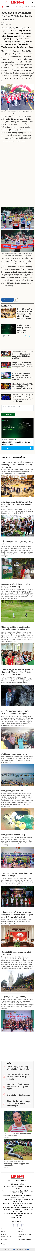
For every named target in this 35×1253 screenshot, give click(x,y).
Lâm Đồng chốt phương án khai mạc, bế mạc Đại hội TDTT (18, 1086)
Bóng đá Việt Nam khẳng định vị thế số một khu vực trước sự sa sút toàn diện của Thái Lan (23, 366)
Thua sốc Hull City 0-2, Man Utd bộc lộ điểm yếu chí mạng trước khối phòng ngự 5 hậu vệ (22, 355)
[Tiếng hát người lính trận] (17, 819)
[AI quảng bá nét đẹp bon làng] (17, 1021)
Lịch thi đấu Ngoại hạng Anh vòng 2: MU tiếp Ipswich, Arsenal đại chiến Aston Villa (22, 376)
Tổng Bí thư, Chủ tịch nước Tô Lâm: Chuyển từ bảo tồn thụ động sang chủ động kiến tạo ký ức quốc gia (17, 914)
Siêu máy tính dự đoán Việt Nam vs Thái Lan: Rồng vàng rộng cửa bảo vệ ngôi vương (22, 387)
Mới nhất (7, 7)
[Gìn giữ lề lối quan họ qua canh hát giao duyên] (17, 981)
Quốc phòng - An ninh (24, 1234)
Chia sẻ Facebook (8, 300)
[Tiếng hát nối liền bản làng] (17, 857)
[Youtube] (17, 1225)
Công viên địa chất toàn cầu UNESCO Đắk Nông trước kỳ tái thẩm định (19, 1103)
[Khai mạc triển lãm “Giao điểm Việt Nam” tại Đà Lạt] (17, 896)
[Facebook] (22, 1225)
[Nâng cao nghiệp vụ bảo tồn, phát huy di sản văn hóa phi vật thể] (17, 654)
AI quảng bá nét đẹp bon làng (13, 996)
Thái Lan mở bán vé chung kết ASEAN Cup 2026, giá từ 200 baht (18, 1076)
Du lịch (20, 1237)
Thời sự (21, 7)
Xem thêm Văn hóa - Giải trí (13, 457)
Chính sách (4, 1239)
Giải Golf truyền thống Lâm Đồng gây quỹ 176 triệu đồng (15, 585)
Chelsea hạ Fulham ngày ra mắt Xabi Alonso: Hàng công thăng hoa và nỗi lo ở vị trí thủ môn (23, 398)
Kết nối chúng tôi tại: (17, 1221)
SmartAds (7, 336)
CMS (15, 1249)
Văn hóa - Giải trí (6, 1237)
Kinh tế (27, 7)
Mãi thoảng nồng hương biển (14, 754)
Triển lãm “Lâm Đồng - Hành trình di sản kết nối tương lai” (15, 712)
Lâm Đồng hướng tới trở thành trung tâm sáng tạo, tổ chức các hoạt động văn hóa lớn (25, 314)
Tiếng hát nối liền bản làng (13, 835)
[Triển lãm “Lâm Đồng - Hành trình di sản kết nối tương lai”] (17, 738)
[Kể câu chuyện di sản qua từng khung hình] (17, 568)
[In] (16, 300)
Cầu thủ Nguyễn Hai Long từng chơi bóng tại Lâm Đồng (19, 1068)
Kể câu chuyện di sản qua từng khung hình (17, 542)
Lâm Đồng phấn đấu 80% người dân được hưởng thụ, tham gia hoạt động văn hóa (17, 504)
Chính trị (14, 7)
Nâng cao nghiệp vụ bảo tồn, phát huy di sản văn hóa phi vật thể (15, 628)
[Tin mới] (6, 2)
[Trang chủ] (2, 7)
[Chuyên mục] (2, 2)
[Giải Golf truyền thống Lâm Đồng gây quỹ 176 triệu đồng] (17, 611)
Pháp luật (4, 1234)
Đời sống (21, 1231)
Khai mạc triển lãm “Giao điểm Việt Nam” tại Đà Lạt (16, 874)
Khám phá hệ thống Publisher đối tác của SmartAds (24, 329)
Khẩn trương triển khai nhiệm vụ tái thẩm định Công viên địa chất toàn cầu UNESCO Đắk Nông (17, 672)
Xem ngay (28, 336)
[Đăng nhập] (33, 2)
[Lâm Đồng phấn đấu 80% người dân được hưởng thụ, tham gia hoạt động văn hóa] (17, 525)
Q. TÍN (3, 22)
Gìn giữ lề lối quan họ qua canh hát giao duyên (16, 953)
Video (3, 1244)
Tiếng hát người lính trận (12, 791)
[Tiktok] (13, 1225)
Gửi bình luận (8, 414)
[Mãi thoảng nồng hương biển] (17, 775)
